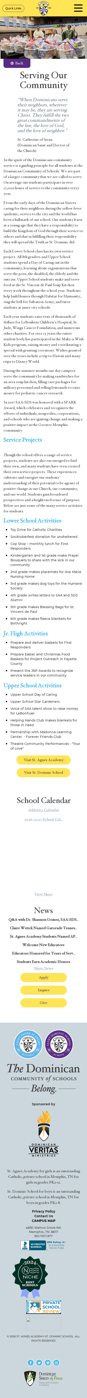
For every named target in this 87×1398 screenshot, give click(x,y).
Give (43, 1002)
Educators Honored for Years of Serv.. (43, 953)
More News (43, 968)
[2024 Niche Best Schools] (43, 1277)
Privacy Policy (43, 1211)
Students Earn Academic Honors (43, 961)
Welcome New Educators (43, 945)
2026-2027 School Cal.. (43, 819)
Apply (43, 977)
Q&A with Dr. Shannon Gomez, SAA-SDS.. (43, 919)
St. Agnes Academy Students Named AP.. (43, 936)
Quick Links (13, 8)
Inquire (44, 990)
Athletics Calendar (43, 810)
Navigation (78, 8)
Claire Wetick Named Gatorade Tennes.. (43, 928)
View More (43, 894)
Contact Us (43, 1216)
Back (19, 63)
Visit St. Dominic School (43, 772)
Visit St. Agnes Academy (44, 760)
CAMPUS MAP (43, 1221)
